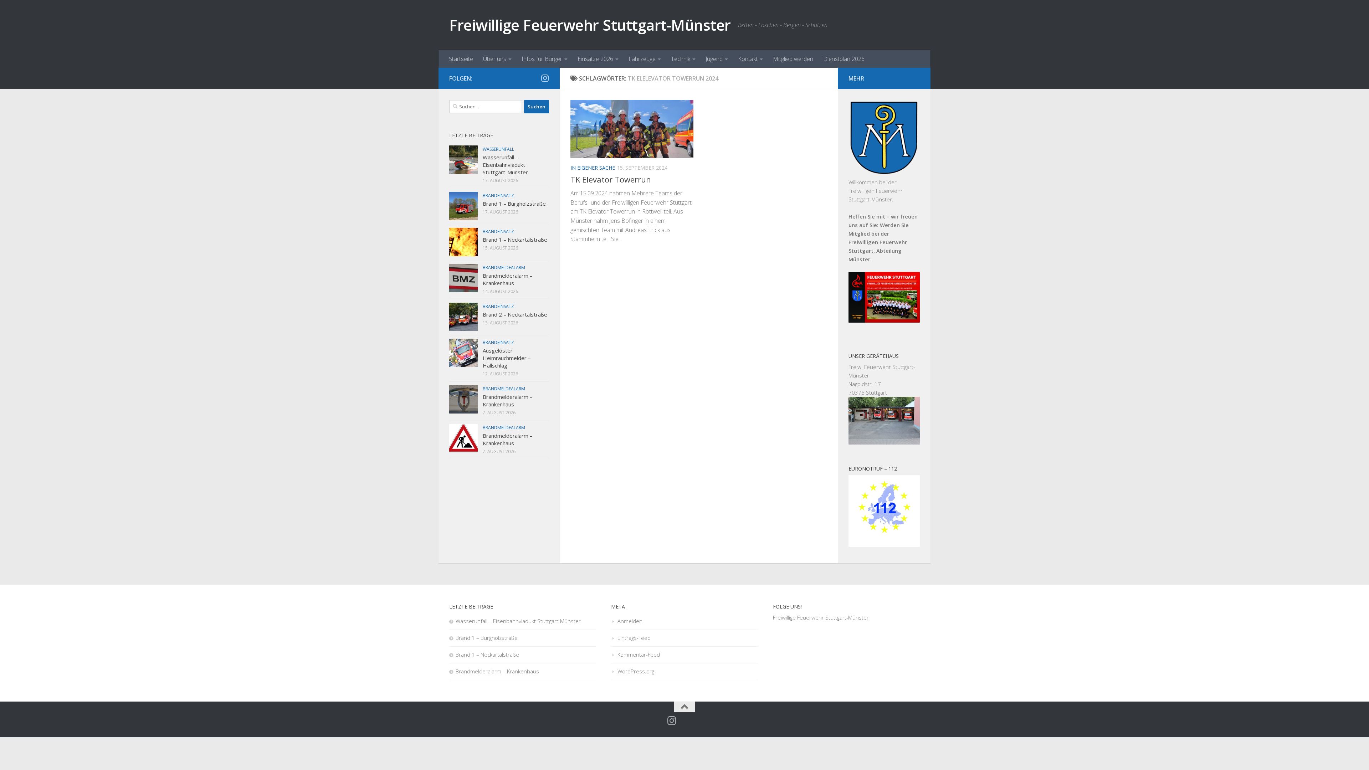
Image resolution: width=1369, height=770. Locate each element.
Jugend (714, 59)
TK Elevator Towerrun (610, 179)
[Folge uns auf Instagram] (544, 78)
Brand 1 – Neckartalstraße (515, 239)
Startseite (461, 59)
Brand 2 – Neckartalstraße (515, 314)
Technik (680, 59)
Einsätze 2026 (595, 59)
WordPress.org (635, 671)
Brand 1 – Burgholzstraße (514, 203)
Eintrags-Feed (634, 637)
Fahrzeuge (642, 59)
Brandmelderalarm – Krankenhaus (508, 279)
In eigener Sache (592, 167)
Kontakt (748, 59)
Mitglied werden (793, 59)
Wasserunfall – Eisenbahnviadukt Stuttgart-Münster (505, 165)
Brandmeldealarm (504, 268)
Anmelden (629, 621)
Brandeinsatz (498, 195)
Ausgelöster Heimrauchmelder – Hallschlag (507, 358)
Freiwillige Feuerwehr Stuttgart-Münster (590, 25)
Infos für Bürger (542, 59)
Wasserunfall (498, 149)
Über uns (494, 59)
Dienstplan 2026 (844, 59)
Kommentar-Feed (638, 654)
